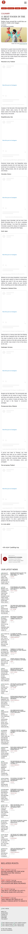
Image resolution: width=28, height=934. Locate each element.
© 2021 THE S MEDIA (6, 928)
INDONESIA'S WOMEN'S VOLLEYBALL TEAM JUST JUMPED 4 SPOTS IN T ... (16, 618)
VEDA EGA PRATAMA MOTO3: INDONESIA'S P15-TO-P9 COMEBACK (17, 849)
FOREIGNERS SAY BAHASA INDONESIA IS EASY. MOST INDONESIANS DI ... (17, 790)
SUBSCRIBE (4, 917)
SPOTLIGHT (11, 8)
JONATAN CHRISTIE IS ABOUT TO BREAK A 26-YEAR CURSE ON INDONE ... (18, 731)
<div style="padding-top (10, 547)
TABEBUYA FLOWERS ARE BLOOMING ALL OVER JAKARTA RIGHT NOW (18, 650)
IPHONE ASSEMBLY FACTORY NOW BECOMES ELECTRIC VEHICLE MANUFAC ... (12, 873)
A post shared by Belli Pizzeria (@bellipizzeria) (14, 159)
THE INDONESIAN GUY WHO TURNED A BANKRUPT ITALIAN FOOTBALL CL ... (18, 762)
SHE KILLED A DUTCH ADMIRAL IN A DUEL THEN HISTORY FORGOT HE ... (18, 685)
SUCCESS (24, 8)
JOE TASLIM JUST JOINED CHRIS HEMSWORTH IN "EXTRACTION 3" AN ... (18, 835)
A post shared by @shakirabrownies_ (14, 217)
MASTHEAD (4, 916)
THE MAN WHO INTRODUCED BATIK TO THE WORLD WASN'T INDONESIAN (18, 606)
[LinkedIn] (23, 43)
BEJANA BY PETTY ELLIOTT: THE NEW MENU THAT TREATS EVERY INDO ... (18, 574)
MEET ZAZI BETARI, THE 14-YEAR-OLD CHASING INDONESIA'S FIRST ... (17, 806)
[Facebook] (22, 43)
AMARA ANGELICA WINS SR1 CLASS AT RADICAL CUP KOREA (18, 659)
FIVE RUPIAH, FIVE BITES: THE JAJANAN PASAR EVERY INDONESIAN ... (17, 779)
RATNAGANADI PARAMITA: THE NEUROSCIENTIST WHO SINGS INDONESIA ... (18, 697)
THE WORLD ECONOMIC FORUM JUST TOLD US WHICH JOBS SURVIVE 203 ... (18, 821)
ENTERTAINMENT (13, 838)
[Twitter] (25, 43)
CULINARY (12, 576)
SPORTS (11, 620)
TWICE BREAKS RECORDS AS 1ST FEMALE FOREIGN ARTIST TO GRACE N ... (14, 901)
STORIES (17, 8)
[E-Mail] (26, 43)
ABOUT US (3, 911)
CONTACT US (4, 914)
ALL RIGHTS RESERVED (6, 930)
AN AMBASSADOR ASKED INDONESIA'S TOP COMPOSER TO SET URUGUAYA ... (17, 711)
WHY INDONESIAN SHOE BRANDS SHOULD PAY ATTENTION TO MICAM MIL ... (17, 669)
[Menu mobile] (25, 3)
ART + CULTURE (13, 609)
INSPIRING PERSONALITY (14, 637)
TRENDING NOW (13, 793)
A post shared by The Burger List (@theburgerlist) (14, 390)
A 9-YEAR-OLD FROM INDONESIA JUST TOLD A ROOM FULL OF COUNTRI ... (18, 635)
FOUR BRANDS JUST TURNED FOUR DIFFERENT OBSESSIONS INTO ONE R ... (18, 588)
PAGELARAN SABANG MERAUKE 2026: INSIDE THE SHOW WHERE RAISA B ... (18, 748)
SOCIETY (4, 8)
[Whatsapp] (20, 43)
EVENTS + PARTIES (13, 590)
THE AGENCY (4, 919)
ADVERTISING (4, 913)
